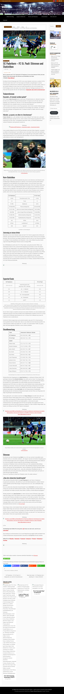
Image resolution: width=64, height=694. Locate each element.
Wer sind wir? (53, 16)
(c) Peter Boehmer (24, 173)
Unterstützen (44, 16)
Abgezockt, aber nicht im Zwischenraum (35, 89)
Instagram (54, 1)
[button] (7, 566)
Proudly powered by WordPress (22, 691)
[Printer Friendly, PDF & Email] (6, 559)
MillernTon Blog (10, 16)
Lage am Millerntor (21, 16)
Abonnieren (54, 112)
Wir (23, 528)
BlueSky (59, 1)
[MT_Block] (55, 38)
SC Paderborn (11, 570)
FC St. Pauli (21, 503)
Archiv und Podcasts (33, 16)
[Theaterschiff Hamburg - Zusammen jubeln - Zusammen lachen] (24, 127)
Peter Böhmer (11, 78)
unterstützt (5, 530)
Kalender (5, 20)
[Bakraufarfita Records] (55, 87)
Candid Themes (45, 691)
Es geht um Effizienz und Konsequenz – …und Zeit (24, 595)
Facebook (55, 1)
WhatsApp (39, 538)
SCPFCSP (16, 570)
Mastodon (61, 1)
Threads (34, 538)
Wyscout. (35, 555)
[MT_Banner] (24, 545)
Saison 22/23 (6, 570)
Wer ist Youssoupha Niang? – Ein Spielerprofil (38, 591)
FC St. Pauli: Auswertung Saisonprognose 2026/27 (9, 676)
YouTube (57, 1)
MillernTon (7, 7)
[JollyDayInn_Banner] (24, 265)
